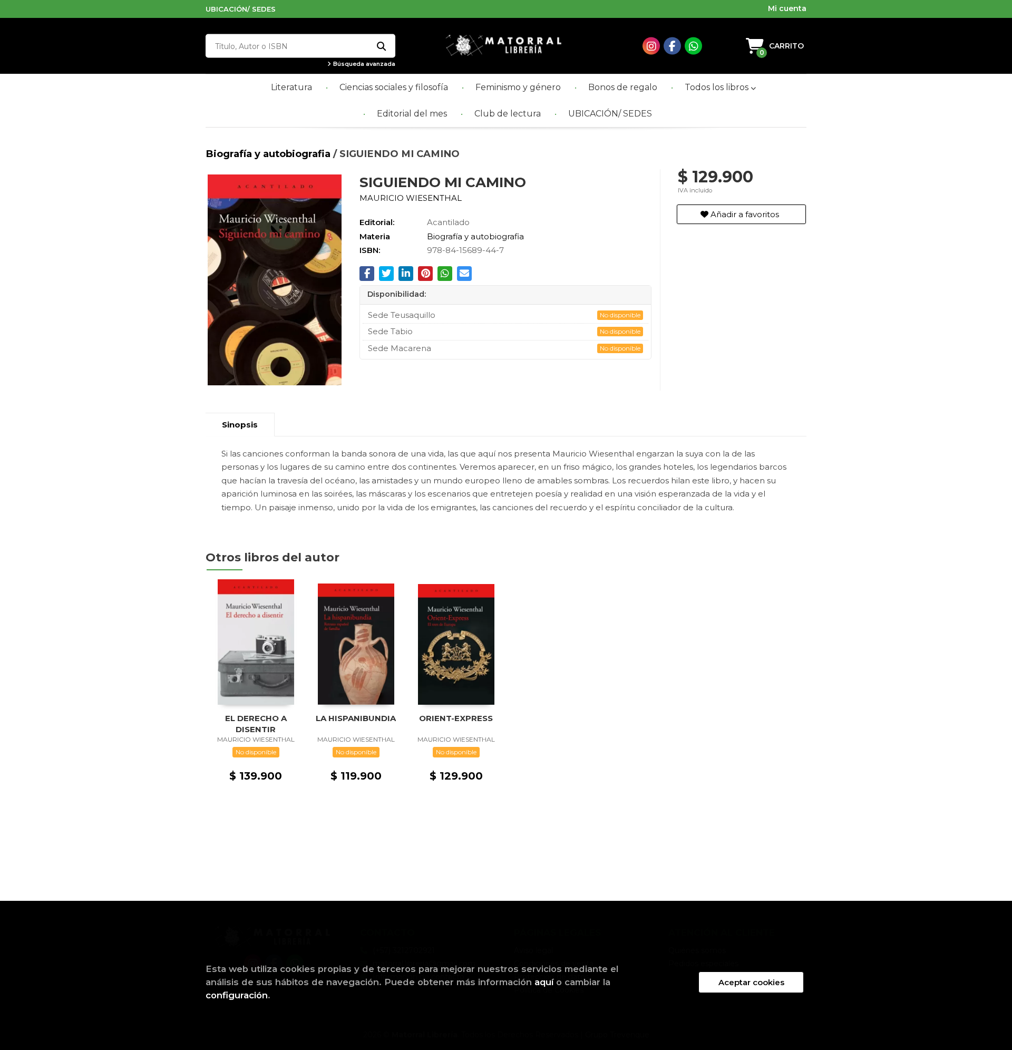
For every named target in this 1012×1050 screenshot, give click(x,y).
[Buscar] (380, 46)
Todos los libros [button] (718, 87)
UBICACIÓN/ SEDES (241, 9)
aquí (543, 982)
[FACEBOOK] (672, 46)
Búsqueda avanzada (363, 64)
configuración (237, 995)
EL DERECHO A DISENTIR (256, 723)
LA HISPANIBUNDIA (356, 718)
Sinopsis (240, 425)
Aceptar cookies (751, 982)
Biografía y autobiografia (269, 154)
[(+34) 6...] (693, 46)
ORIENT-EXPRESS (456, 718)
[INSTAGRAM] (651, 46)
